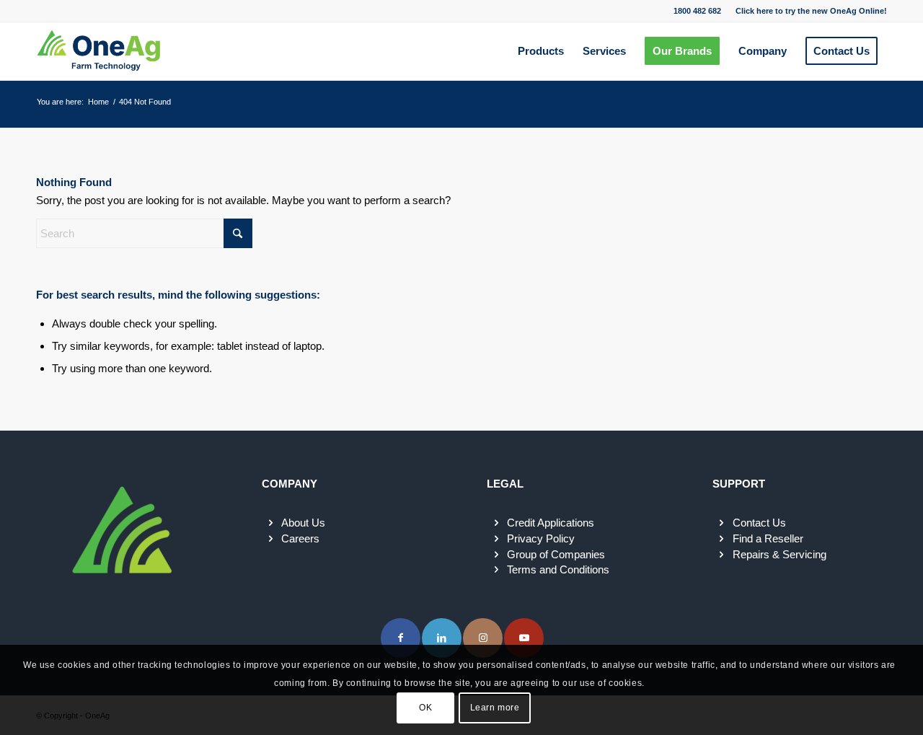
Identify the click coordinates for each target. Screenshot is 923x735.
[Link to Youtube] (524, 638)
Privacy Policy (541, 538)
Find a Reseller (768, 538)
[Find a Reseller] (722, 539)
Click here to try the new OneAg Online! (811, 10)
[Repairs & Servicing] (722, 555)
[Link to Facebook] (400, 638)
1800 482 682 (697, 10)
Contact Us (759, 522)
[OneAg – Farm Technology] (99, 51)
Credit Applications (550, 522)
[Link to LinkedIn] (442, 638)
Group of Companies (556, 554)
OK (425, 708)
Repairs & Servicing (779, 554)
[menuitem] (807, 10)
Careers (300, 538)
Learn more (495, 708)
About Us (303, 522)
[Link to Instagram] (483, 638)
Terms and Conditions (558, 569)
